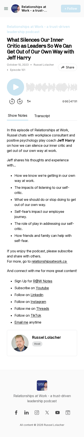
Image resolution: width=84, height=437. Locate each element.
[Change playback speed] (29, 101)
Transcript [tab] (42, 116)
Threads (42, 308)
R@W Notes (42, 281)
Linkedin (37, 295)
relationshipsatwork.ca (49, 261)
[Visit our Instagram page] (37, 412)
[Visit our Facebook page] (16, 412)
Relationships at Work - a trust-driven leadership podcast (35, 8)
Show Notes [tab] (17, 115)
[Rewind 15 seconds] (12, 101)
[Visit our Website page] (68, 412)
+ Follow (70, 8)
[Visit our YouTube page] (57, 412)
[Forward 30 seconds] (20, 101)
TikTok (36, 315)
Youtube (42, 288)
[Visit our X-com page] (47, 412)
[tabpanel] (42, 228)
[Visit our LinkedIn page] (26, 412)
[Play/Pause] (15, 87)
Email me (21, 322)
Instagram (38, 301)
